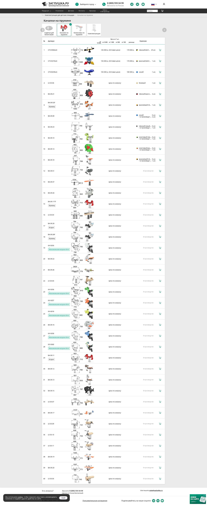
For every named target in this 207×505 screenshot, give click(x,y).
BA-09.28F (51, 234)
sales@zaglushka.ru (156, 490)
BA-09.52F (51, 103)
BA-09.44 (51, 193)
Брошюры (92, 11)
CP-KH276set (52, 61)
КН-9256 (51, 289)
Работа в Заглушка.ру (104, 10)
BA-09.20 (51, 468)
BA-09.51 (51, 171)
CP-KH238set (52, 72)
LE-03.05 (51, 479)
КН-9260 (51, 344)
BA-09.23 (51, 127)
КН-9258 (51, 333)
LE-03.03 (51, 215)
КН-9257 (51, 300)
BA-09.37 (51, 182)
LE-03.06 (51, 83)
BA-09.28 (51, 223)
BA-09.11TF (52, 201)
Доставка (71, 11)
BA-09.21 (51, 94)
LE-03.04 (51, 281)
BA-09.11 (51, 355)
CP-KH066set (52, 50)
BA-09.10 (51, 138)
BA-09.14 (51, 149)
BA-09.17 (51, 413)
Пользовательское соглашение (95, 501)
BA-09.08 (51, 116)
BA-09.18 (51, 160)
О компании (59, 11)
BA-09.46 (51, 270)
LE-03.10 (51, 435)
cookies (20, 497)
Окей (63, 498)
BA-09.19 (51, 457)
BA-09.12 (51, 369)
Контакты (82, 11)
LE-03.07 (51, 402)
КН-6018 (51, 311)
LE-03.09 (51, 424)
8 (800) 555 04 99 (115, 3)
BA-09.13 (51, 380)
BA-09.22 (51, 259)
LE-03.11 (51, 446)
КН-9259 (51, 245)
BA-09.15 (51, 391)
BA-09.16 (51, 325)
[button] (164, 30)
